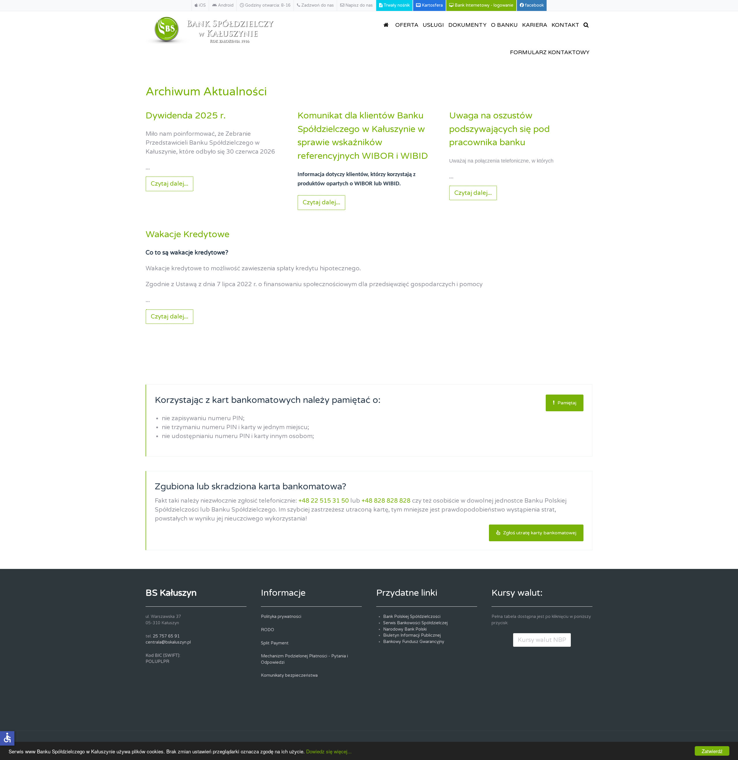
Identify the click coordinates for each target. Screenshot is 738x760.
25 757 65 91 (166, 636)
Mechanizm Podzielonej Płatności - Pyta (300, 656)
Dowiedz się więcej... (329, 751)
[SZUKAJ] (587, 24)
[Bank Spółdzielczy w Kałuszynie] (211, 29)
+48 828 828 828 (386, 500)
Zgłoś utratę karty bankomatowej (539, 533)
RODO (267, 629)
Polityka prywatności (281, 616)
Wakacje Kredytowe (187, 234)
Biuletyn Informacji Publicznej (412, 635)
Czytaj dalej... (169, 183)
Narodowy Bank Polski (405, 629)
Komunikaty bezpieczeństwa (289, 675)
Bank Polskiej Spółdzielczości (411, 616)
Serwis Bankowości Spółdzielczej (415, 623)
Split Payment (275, 643)
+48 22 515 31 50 (323, 500)
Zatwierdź (712, 751)
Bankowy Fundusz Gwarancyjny (413, 641)
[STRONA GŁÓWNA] (387, 24)
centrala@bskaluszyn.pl (168, 642)
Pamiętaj (567, 403)
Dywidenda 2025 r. (186, 115)
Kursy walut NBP (542, 640)
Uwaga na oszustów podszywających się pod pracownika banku (499, 129)
